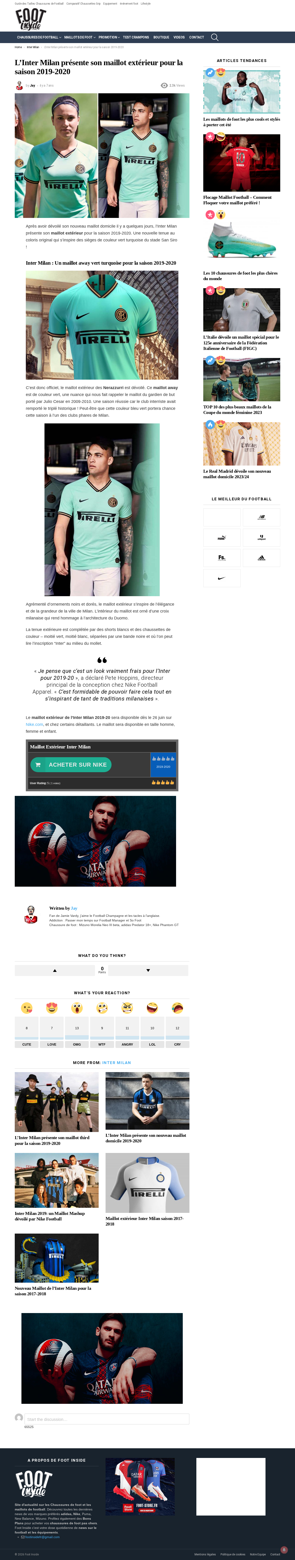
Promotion (108, 37)
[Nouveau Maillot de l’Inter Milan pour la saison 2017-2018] (57, 1258)
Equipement (110, 3)
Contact (275, 1554)
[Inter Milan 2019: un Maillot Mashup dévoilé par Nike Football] (57, 1180)
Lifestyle (145, 3)
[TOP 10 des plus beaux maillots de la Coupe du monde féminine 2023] (241, 379)
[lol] (220, 136)
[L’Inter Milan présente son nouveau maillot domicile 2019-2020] (147, 1101)
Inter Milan (116, 1062)
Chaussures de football (37, 37)
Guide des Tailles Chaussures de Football (39, 3)
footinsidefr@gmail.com (42, 1537)
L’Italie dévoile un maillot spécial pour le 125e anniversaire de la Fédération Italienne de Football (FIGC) (241, 342)
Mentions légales (205, 1554)
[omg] (220, 214)
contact (196, 37)
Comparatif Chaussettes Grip (83, 3)
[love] (220, 72)
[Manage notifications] (284, 1550)
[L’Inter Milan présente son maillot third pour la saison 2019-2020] (57, 1102)
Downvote (148, 970)
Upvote (55, 970)
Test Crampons (136, 37)
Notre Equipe (258, 1554)
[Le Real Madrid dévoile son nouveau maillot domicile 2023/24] (241, 444)
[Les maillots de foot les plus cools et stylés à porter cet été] (241, 92)
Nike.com (34, 724)
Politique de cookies (233, 1554)
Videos (179, 37)
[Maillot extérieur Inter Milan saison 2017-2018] (147, 1183)
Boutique (161, 37)
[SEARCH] (214, 37)
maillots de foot (78, 37)
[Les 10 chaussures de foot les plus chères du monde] (241, 239)
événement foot (129, 3)
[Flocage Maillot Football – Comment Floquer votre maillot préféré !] (241, 163)
